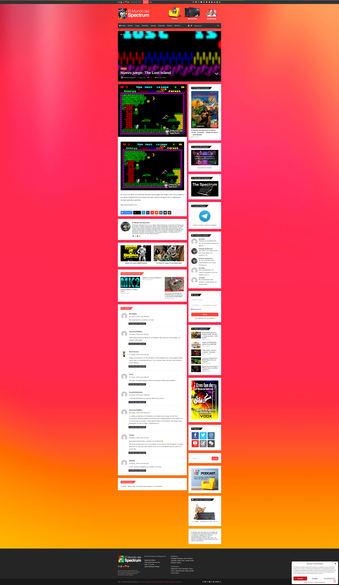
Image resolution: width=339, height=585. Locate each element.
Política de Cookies (145, 582)
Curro (173, 571)
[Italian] (121, 2)
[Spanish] (128, 2)
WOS (135, 205)
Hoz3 (180, 569)
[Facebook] (133, 236)
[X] (135, 236)
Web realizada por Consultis (173, 582)
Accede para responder (137, 324)
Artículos (153, 25)
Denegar (315, 578)
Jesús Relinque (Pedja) (151, 566)
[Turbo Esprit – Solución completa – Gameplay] (196, 352)
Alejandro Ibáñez (150, 560)
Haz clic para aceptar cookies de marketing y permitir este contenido (205, 157)
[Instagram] (140, 236)
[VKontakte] (161, 212)
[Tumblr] (148, 212)
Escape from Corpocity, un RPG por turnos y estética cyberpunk (210, 368)
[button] (335, 564)
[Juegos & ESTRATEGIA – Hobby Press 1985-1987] (196, 345)
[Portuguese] (123, 2)
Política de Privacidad (157, 582)
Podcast (169, 25)
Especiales (161, 25)
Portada (123, 25)
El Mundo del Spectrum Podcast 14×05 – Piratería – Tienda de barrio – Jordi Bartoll (204, 132)
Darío (191, 569)
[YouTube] (137, 236)
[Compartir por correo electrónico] (165, 212)
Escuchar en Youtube (205, 168)
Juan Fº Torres (149, 564)
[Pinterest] (152, 212)
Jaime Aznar (189, 560)
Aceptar (300, 578)
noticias (129, 34)
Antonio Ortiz (179, 571)
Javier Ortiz (175, 573)
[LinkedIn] (143, 212)
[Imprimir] (169, 212)
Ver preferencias (329, 578)
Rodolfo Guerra (176, 563)
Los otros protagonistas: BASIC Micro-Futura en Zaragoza (209, 359)
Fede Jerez (181, 560)
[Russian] (126, 2)
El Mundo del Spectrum (130, 77)
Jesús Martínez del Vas (152, 562)
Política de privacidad (319, 582)
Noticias (130, 25)
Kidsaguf (174, 558)
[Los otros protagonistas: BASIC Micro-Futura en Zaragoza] (196, 360)
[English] (119, 2)
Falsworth (174, 569)
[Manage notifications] (334, 581)
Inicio (124, 34)
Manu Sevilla (189, 571)
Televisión (177, 25)
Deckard (180, 558)
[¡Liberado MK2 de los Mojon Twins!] (130, 282)
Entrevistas (145, 25)
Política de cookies (308, 582)
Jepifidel (174, 560)
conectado (139, 486)
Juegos (137, 25)
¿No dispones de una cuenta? (205, 318)
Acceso (205, 314)
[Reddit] (156, 212)
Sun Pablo (202, 239)
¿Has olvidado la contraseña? (210, 305)
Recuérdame (196, 309)
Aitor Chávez (188, 558)
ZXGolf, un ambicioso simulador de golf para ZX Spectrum (169, 2)
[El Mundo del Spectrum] (134, 13)
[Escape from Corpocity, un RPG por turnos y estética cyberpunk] (196, 368)
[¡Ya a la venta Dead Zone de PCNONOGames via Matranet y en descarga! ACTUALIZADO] (174, 284)
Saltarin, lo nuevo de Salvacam (152, 277)
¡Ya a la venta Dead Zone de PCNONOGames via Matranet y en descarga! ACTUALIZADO (174, 294)
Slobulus (185, 569)
